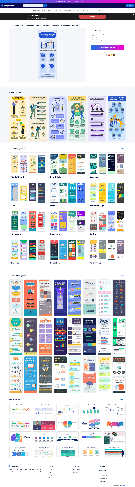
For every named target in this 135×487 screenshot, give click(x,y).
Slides (48, 10)
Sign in (122, 5)
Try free (92, 16)
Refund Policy (102, 481)
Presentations (35, 10)
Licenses (101, 473)
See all (121, 92)
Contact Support (103, 470)
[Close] (133, 14)
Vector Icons (85, 10)
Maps (100, 10)
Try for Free (130, 5)
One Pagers (67, 10)
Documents (76, 10)
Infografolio (123, 485)
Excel (43, 10)
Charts (93, 10)
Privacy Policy (103, 478)
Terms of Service (103, 476)
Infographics (57, 10)
